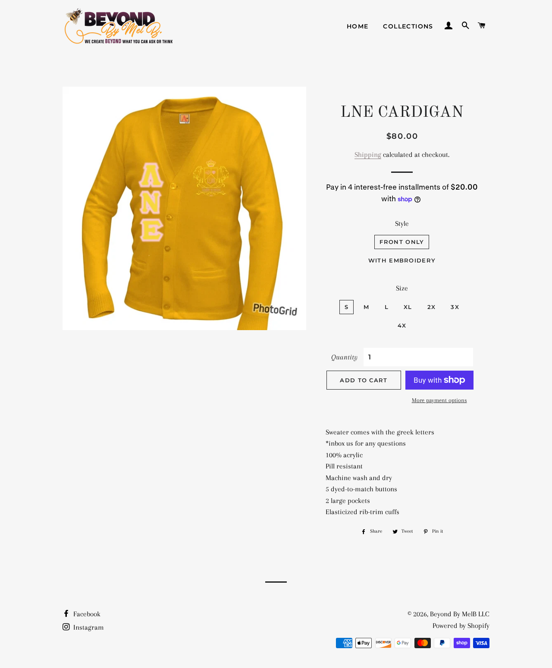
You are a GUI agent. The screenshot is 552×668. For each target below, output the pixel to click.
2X (431, 306)
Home (358, 26)
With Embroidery (402, 260)
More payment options (439, 400)
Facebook (86, 614)
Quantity (344, 357)
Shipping (367, 154)
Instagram (88, 627)
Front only (402, 241)
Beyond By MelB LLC (459, 614)
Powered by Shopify (461, 625)
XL (408, 306)
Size (402, 288)
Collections (408, 26)
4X (402, 325)
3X (455, 306)
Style (402, 223)
